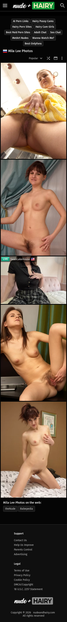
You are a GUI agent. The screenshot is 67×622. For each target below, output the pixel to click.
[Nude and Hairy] (34, 6)
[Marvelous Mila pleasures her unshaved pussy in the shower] (33, 110)
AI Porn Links (20, 21)
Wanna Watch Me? (43, 38)
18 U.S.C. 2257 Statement (28, 589)
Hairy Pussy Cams (43, 21)
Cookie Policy (22, 579)
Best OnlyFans (33, 43)
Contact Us (20, 540)
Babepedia (26, 508)
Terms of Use (21, 570)
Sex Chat (55, 32)
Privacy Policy (22, 575)
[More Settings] (62, 58)
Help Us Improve (24, 545)
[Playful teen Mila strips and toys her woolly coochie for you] (33, 207)
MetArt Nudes (20, 38)
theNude (10, 508)
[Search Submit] (63, 5)
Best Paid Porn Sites (18, 32)
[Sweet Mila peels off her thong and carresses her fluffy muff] (33, 449)
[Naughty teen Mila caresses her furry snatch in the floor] (33, 352)
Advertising (20, 554)
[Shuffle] (48, 58)
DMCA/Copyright (23, 584)
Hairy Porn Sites (22, 26)
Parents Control (23, 549)
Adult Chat (40, 32)
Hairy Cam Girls (45, 26)
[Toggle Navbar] (5, 5)
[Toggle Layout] (55, 58)
